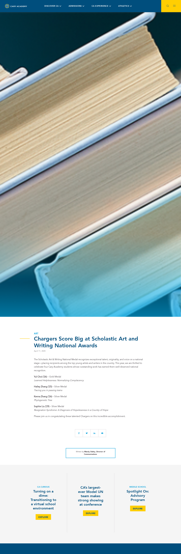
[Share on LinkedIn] (94, 433)
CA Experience (100, 6)
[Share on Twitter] (86, 433)
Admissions (75, 6)
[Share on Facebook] (79, 433)
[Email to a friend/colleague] (102, 433)
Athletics (123, 6)
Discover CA (51, 6)
